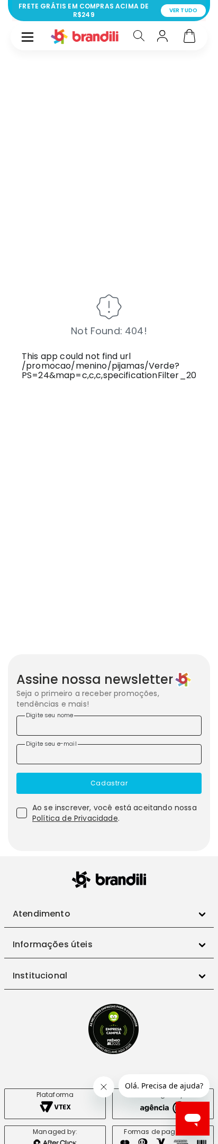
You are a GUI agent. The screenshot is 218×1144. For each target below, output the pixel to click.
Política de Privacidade (75, 818)
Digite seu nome (49, 715)
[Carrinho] (189, 37)
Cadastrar (109, 783)
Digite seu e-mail (51, 743)
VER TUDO (183, 10)
